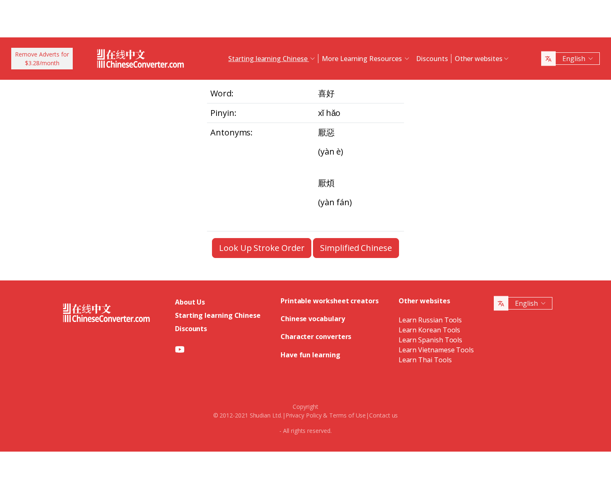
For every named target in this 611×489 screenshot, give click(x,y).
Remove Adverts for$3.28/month (42, 58)
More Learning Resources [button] (362, 58)
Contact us (383, 415)
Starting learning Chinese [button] (268, 58)
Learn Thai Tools (425, 359)
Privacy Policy (304, 415)
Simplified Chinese (356, 247)
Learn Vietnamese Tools (436, 349)
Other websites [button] (479, 58)
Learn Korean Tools (430, 329)
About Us (190, 302)
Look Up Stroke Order (261, 247)
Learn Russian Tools (430, 319)
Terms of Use (347, 415)
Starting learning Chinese (218, 315)
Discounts (432, 58)
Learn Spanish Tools (430, 339)
